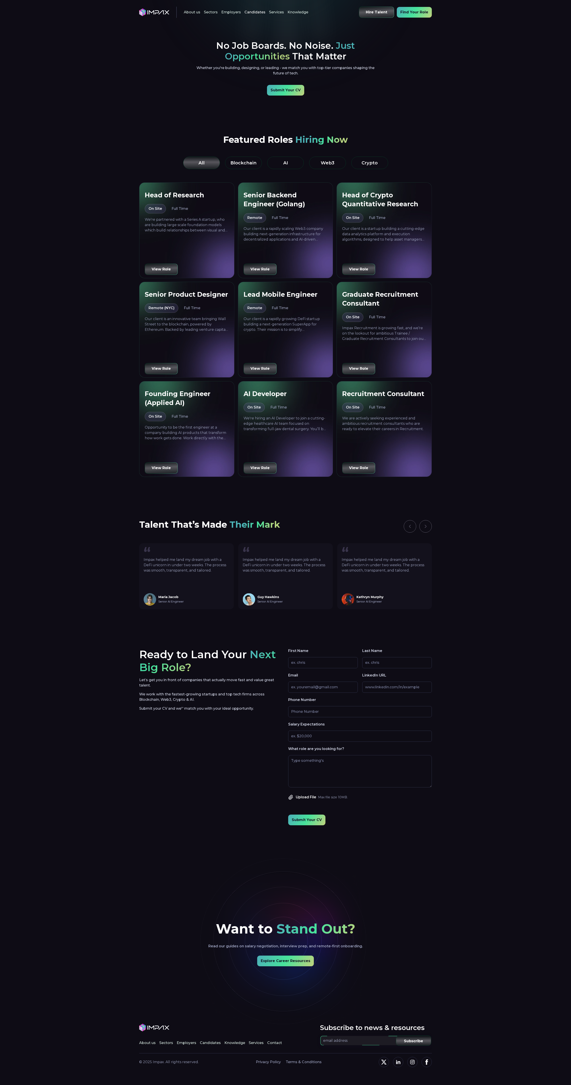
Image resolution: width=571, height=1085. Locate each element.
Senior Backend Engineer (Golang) (274, 199)
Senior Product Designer (186, 294)
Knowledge (298, 12)
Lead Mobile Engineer (280, 294)
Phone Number (302, 700)
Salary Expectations (306, 724)
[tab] (201, 163)
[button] (410, 526)
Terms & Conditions (304, 1062)
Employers (231, 12)
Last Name (372, 651)
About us (192, 12)
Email (293, 675)
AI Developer (265, 394)
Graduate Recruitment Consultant (380, 298)
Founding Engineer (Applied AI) (177, 398)
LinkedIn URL (374, 675)
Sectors (211, 12)
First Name (298, 651)
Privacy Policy (268, 1062)
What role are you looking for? (316, 749)
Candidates (254, 12)
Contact (274, 1043)
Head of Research (174, 195)
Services (276, 12)
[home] (154, 12)
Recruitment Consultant (383, 394)
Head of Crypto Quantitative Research (380, 199)
